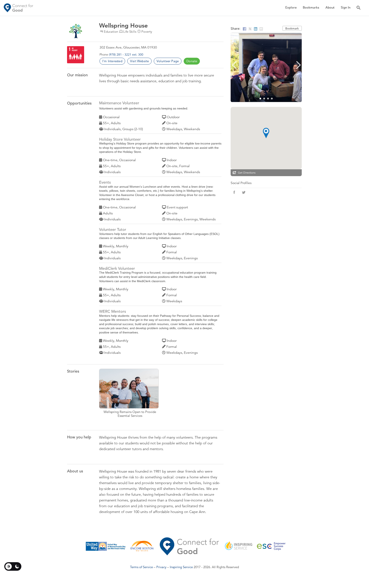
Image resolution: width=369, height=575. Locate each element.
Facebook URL (234, 192)
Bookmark (292, 28)
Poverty (146, 31)
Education (111, 31)
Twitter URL (243, 192)
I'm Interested (112, 61)
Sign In (345, 7)
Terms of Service (141, 567)
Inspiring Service (181, 567)
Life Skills (129, 31)
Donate (191, 61)
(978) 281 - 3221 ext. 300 (126, 54)
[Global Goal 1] (75, 54)
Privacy (161, 567)
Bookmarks (311, 7)
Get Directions (247, 172)
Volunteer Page (168, 61)
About (330, 7)
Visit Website (139, 61)
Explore (291, 7)
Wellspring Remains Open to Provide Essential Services (129, 396)
